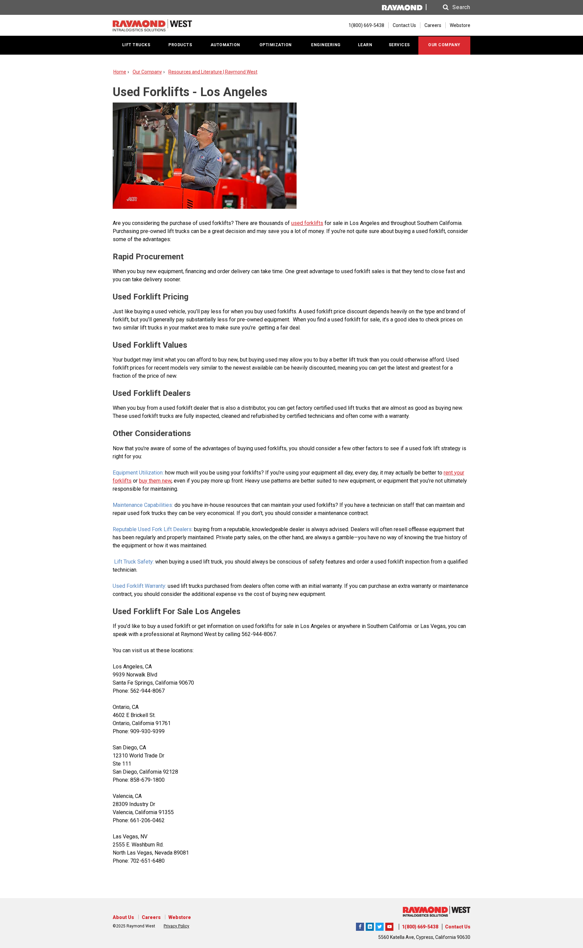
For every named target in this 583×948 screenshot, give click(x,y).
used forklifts (307, 223)
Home (119, 72)
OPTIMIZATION (275, 44)
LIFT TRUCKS (136, 44)
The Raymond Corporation (389, 925)
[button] (450, 7)
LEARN (365, 44)
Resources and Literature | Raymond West (212, 72)
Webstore (460, 25)
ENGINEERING (326, 44)
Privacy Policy (176, 926)
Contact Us (404, 25)
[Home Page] (152, 25)
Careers (432, 25)
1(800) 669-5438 (420, 926)
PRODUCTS (180, 44)
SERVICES (399, 44)
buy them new (155, 481)
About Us (123, 917)
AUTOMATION (225, 44)
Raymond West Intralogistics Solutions (360, 925)
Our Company (147, 72)
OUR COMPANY (444, 44)
